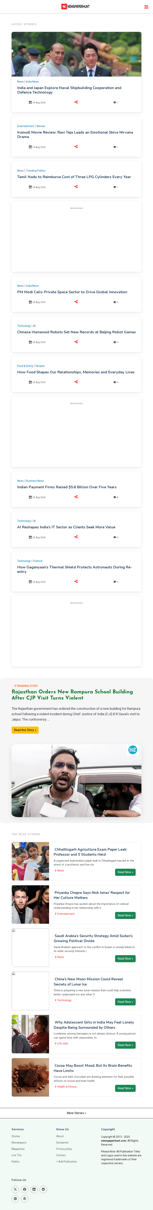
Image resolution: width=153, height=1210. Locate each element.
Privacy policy (64, 1149)
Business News (35, 480)
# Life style (61, 1043)
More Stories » (76, 1113)
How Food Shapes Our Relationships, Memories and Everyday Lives (76, 372)
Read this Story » (25, 730)
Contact (61, 1155)
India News (32, 81)
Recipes (40, 365)
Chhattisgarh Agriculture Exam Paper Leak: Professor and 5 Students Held (90, 852)
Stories (16, 1136)
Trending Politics (36, 170)
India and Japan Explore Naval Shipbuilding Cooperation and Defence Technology (69, 90)
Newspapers (19, 1142)
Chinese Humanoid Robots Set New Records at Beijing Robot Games (76, 332)
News (20, 81)
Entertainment (25, 126)
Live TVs (16, 1155)
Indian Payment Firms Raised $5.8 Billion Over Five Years (67, 487)
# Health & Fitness (66, 1086)
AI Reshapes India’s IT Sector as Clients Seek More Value (66, 527)
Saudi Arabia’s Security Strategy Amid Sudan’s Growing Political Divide (93, 938)
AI (34, 325)
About (60, 1136)
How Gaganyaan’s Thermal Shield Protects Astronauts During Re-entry (74, 569)
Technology (24, 325)
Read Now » (125, 872)
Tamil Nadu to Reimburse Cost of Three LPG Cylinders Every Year (74, 176)
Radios (16, 1161)
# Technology (63, 1000)
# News (59, 870)
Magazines (18, 1149)
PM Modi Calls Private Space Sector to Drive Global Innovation (72, 292)
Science (38, 560)
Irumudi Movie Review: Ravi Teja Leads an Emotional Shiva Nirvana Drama (75, 134)
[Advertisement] (76, 239)
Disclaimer (62, 1142)
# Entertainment (64, 913)
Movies (41, 126)
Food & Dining (25, 365)
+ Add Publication (66, 1161)
